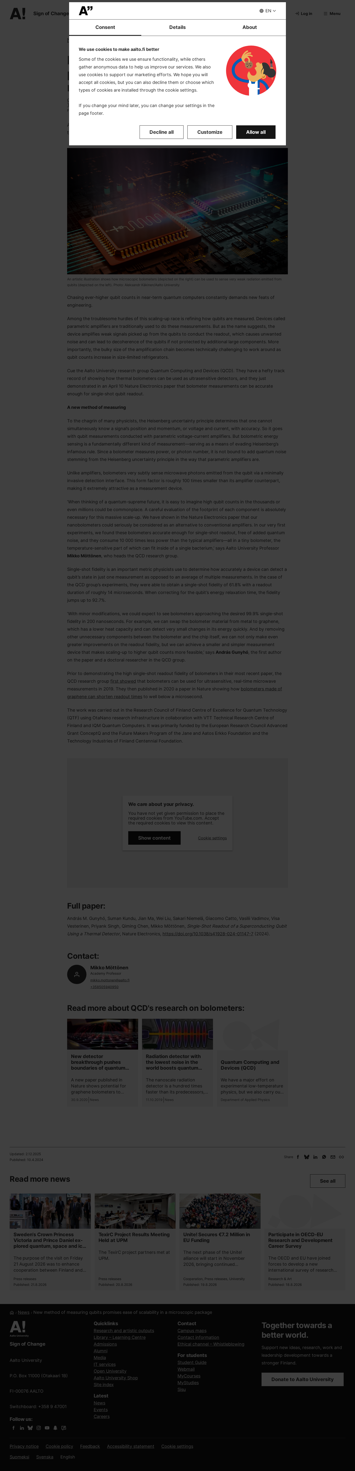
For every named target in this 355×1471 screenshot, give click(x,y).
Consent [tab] (105, 27)
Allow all (256, 132)
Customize (209, 132)
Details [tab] (177, 27)
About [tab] (249, 27)
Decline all (161, 132)
